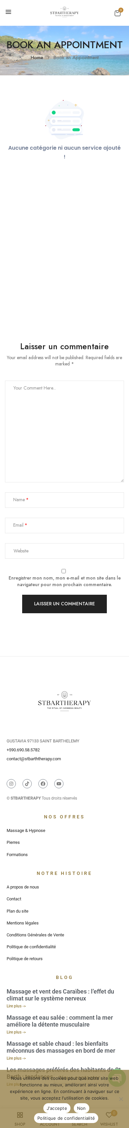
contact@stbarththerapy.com (34, 758)
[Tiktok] (27, 783)
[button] (117, 13)
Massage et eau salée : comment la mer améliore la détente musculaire (60, 1021)
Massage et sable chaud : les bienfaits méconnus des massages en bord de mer (61, 1047)
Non (81, 1108)
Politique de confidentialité (31, 946)
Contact (14, 898)
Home (37, 57)
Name (19, 500)
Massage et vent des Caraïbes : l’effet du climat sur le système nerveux (60, 995)
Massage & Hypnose (26, 830)
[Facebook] (43, 783)
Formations (17, 854)
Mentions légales (23, 923)
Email (18, 525)
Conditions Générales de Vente (35, 934)
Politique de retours (25, 958)
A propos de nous (23, 886)
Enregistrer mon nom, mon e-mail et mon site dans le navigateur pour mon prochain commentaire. (65, 581)
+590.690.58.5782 (23, 749)
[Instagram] (11, 783)
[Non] (120, 1099)
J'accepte (57, 1108)
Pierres (13, 842)
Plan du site (17, 911)
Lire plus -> (16, 1006)
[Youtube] (59, 783)
